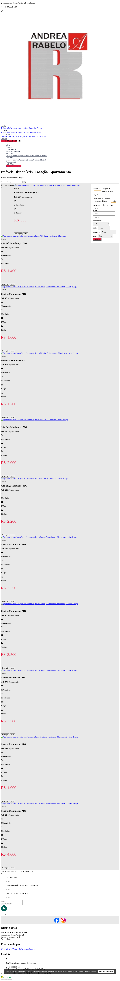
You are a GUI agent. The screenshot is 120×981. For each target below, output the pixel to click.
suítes (95, 228)
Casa (26, 128)
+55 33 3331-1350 (14, 166)
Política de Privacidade (90, 971)
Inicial (8, 145)
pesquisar (97, 239)
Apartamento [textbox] (98, 198)
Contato (4, 139)
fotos (25, 234)
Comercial (32, 128)
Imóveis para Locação (27, 949)
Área (95, 210)
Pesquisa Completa (18, 137)
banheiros (96, 232)
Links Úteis (41, 137)
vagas (95, 236)
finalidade (96, 189)
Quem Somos (6, 137)
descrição (18, 234)
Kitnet (39, 132)
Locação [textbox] (97, 192)
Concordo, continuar (106, 971)
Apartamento (19, 128)
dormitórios (97, 221)
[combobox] (97, 191)
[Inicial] (57, 124)
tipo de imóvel (107, 192)
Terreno (39, 128)
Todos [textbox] (96, 208)
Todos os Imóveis (7, 128)
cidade (107, 198)
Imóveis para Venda (9, 949)
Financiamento (31, 137)
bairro (105, 205)
